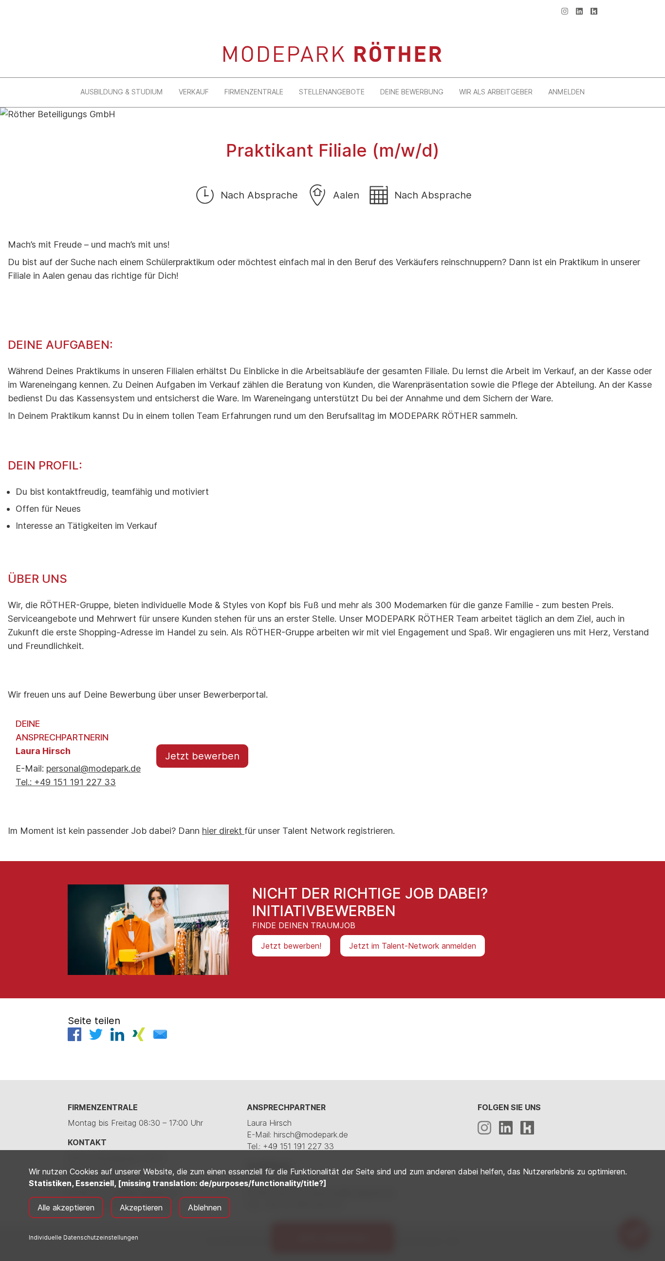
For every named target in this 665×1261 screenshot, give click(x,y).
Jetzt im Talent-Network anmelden (412, 946)
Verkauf (194, 92)
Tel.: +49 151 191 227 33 (66, 782)
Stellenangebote (332, 92)
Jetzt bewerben (202, 756)
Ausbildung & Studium (121, 92)
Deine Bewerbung (411, 92)
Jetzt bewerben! (291, 946)
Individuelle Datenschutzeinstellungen (83, 1237)
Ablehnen (205, 1207)
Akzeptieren (141, 1207)
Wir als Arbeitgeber (496, 92)
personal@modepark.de (93, 768)
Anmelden (566, 92)
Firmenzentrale (253, 92)
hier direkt (223, 831)
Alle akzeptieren (65, 1207)
